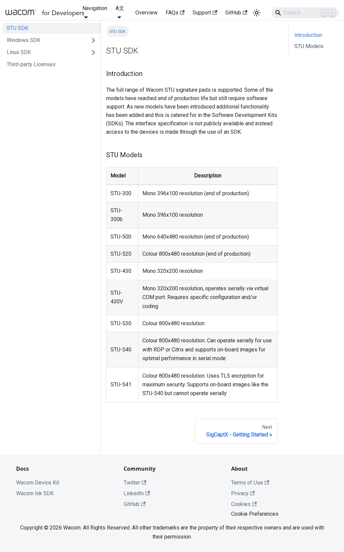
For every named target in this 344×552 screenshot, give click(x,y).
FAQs (172, 12)
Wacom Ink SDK (35, 493)
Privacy (240, 493)
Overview (146, 12)
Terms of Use (247, 482)
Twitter (132, 482)
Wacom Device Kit (37, 482)
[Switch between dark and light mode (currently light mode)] (256, 12)
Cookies (241, 504)
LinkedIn (134, 493)
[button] (52, 40)
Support (201, 12)
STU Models (309, 46)
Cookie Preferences (254, 514)
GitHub (233, 12)
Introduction (308, 35)
